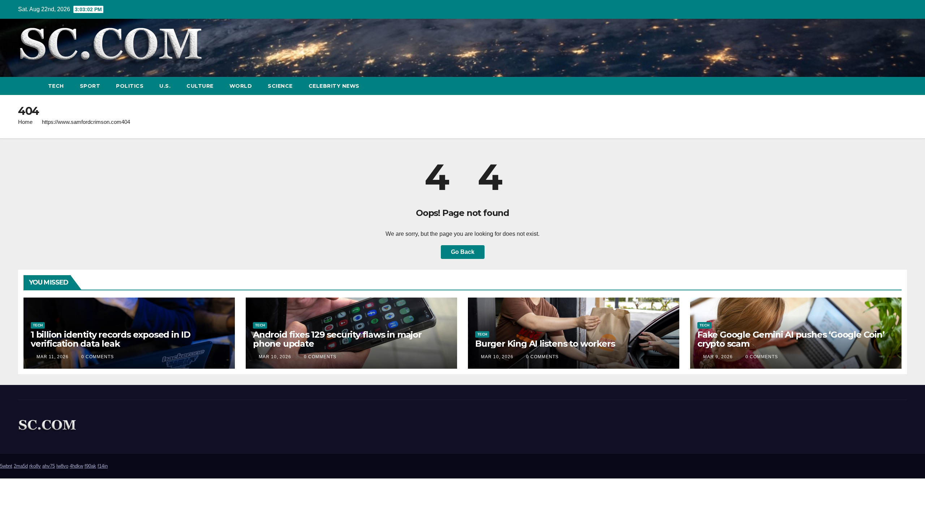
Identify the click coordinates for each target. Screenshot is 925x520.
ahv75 (48, 466)
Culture (200, 86)
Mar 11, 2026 (52, 356)
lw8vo (62, 466)
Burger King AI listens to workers (545, 343)
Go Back (462, 252)
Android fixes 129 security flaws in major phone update (337, 339)
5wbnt (6, 466)
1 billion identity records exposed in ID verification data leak (110, 339)
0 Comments (97, 356)
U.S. (165, 86)
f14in (103, 466)
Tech (56, 86)
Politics (129, 86)
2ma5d (21, 466)
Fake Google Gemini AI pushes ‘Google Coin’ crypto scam (791, 339)
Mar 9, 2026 (718, 356)
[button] (888, 86)
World (240, 86)
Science (280, 86)
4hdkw (76, 466)
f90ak (90, 466)
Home (25, 122)
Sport (90, 86)
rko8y (35, 466)
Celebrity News (334, 86)
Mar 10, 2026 (275, 356)
